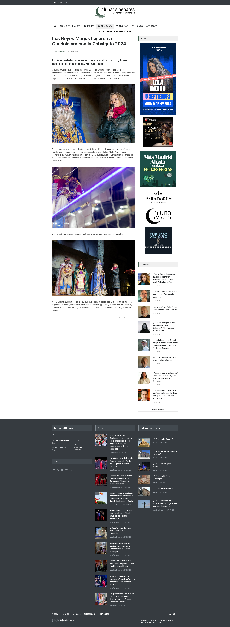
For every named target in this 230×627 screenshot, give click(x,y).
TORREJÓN (89, 26)
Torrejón (65, 614)
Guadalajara (60, 51)
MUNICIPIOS (122, 26)
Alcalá (55, 614)
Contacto (144, 620)
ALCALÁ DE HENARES (70, 26)
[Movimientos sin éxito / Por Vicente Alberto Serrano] (144, 362)
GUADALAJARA (105, 26)
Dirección (77, 450)
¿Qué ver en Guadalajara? (163, 488)
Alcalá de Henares (116, 470)
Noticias (155, 443)
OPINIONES (137, 26)
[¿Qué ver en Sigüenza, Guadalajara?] (144, 479)
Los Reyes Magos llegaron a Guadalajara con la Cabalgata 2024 (89, 41)
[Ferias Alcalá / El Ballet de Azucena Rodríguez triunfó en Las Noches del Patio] (101, 566)
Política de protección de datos (151, 622)
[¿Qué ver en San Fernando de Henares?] (144, 454)
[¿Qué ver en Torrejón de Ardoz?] (144, 466)
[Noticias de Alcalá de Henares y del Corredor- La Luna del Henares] (115, 14)
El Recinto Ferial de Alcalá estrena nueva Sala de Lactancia (120, 530)
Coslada (77, 614)
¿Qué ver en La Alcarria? (163, 439)
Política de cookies (166, 620)
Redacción (78, 447)
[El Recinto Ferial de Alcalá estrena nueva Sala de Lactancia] (101, 533)
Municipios (113, 606)
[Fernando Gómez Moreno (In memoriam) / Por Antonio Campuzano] (144, 296)
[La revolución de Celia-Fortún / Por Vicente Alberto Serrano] (144, 312)
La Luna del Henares (67, 620)
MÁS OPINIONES (158, 409)
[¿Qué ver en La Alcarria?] (144, 442)
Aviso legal (153, 620)
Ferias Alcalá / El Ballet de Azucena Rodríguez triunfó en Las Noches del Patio (122, 563)
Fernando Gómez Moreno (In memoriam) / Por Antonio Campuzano (165, 294)
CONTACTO (151, 26)
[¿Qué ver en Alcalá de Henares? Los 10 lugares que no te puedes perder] (144, 504)
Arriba (172, 614)
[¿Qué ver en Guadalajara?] (144, 491)
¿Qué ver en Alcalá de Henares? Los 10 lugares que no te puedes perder (165, 503)
